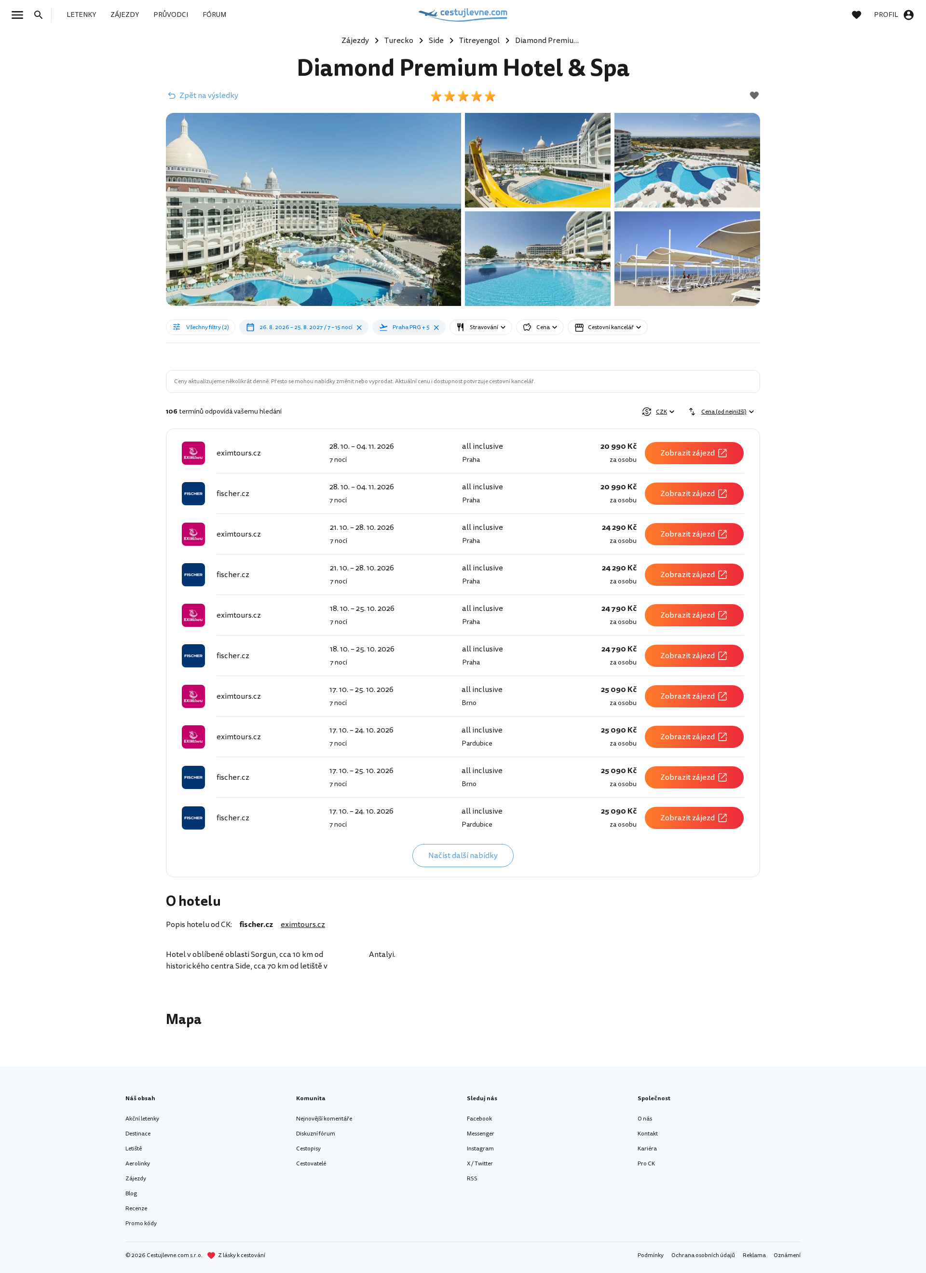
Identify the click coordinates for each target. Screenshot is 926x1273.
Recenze (136, 1208)
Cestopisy (308, 1149)
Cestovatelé (311, 1164)
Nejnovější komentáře (324, 1119)
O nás (645, 1119)
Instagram (480, 1149)
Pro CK (646, 1164)
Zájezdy (135, 1179)
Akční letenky (142, 1119)
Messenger (480, 1134)
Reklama (754, 1255)
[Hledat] (41, 15)
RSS (472, 1179)
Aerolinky (137, 1164)
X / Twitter (480, 1164)
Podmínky (651, 1255)
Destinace (137, 1134)
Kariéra (647, 1149)
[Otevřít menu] (20, 15)
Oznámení (787, 1255)
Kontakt (648, 1134)
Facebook (479, 1119)
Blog (131, 1194)
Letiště (133, 1149)
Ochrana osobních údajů (703, 1255)
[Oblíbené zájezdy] (861, 15)
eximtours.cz (303, 924)
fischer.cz (256, 924)
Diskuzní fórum (315, 1134)
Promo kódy (141, 1223)
